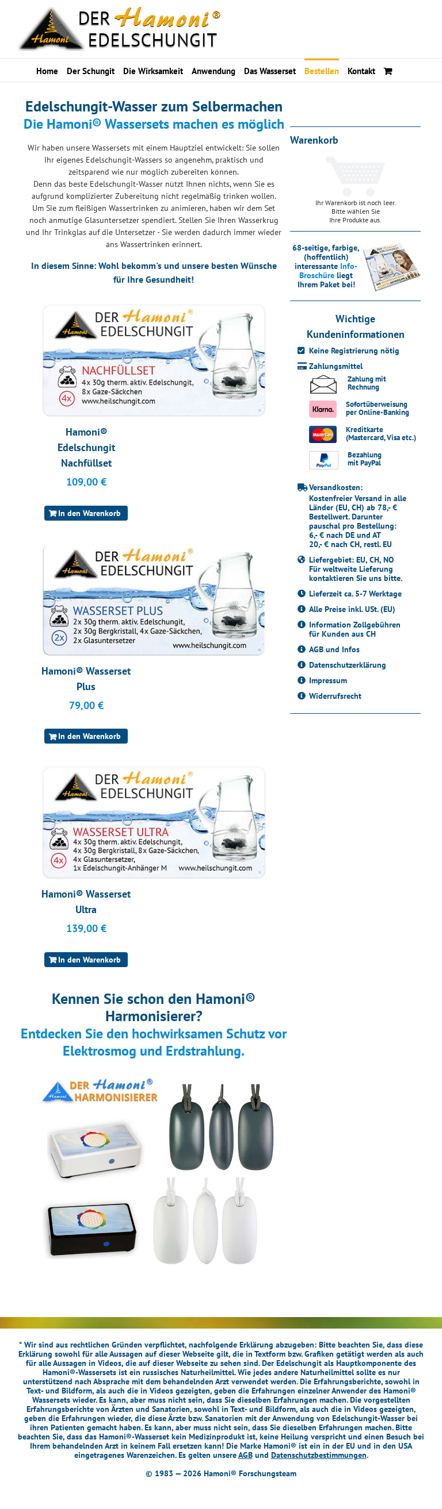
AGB (245, 1455)
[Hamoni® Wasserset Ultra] (154, 822)
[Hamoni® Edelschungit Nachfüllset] (154, 360)
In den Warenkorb (89, 513)
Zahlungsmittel (336, 366)
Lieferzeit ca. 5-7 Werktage (355, 593)
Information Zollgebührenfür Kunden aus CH (355, 629)
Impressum (328, 680)
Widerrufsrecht (335, 696)
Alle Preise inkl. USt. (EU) (352, 609)
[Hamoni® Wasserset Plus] (154, 599)
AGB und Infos (334, 649)
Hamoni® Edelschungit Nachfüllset (86, 447)
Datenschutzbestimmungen (319, 1455)
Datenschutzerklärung (347, 665)
